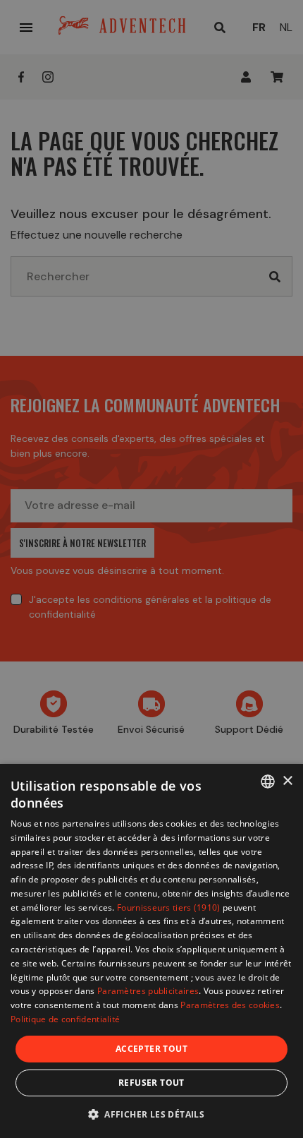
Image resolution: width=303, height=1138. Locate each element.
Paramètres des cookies (230, 1005)
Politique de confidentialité (65, 1019)
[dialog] (151, 951)
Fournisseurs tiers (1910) (169, 908)
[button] (151, 1114)
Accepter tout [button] (151, 1049)
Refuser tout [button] (151, 1083)
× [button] (287, 781)
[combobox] (268, 781)
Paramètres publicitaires (148, 991)
